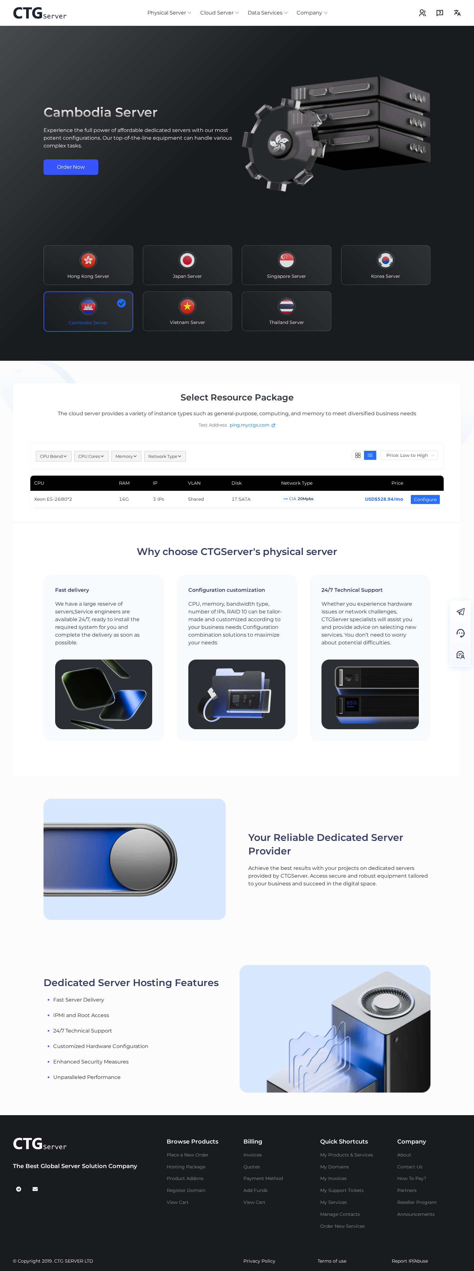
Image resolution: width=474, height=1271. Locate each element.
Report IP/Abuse (410, 1261)
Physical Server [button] (166, 13)
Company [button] (309, 13)
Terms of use (332, 1261)
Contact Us (409, 1167)
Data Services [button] (265, 13)
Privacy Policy (259, 1261)
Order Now (71, 167)
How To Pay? (411, 1178)
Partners (407, 1190)
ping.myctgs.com (250, 425)
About (404, 1155)
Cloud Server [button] (216, 13)
